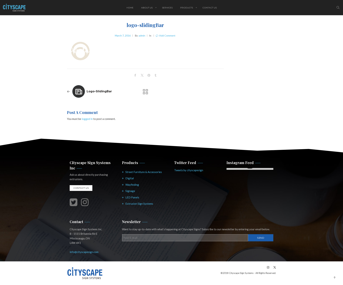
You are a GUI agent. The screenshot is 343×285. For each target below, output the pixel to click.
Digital (129, 178)
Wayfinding (132, 184)
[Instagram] (268, 267)
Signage (130, 191)
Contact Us (209, 7)
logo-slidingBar (99, 91)
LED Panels (132, 197)
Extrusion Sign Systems (139, 203)
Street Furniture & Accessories (143, 172)
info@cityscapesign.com (84, 252)
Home (129, 7)
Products (186, 7)
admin (142, 35)
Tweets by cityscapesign (188, 170)
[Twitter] (273, 267)
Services (167, 7)
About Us (147, 7)
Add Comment (167, 35)
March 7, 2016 (123, 35)
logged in (87, 118)
